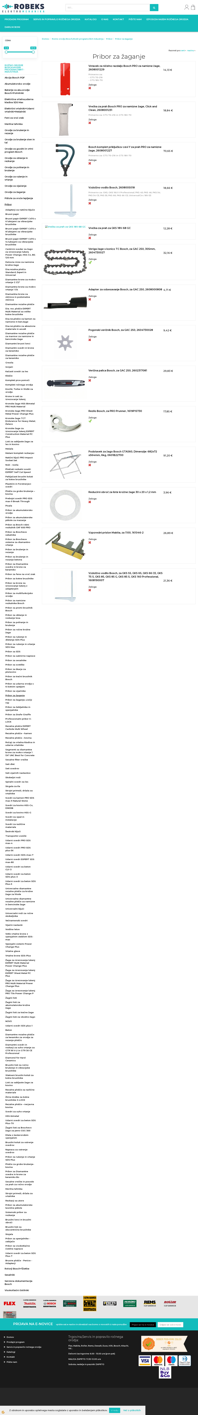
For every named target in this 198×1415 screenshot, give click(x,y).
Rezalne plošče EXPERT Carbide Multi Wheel (18, 727)
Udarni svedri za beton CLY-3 (18, 868)
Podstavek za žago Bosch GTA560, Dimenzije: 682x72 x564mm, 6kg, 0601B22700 (122, 453)
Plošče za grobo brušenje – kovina (20, 492)
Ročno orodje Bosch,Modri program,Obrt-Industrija (77, 39)
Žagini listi (11, 998)
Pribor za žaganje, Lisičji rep (18, 701)
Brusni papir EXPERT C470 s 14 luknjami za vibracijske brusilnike (20, 242)
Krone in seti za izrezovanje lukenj (15, 397)
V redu (114, 1410)
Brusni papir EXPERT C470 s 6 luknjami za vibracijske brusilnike (20, 221)
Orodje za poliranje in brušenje (17, 169)
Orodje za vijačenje (15, 186)
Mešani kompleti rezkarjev (19, 453)
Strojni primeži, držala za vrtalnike (19, 792)
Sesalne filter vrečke (16, 759)
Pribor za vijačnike (15, 691)
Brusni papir (12, 214)
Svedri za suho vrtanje (17, 1111)
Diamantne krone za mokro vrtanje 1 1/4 (20, 288)
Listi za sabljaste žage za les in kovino (19, 443)
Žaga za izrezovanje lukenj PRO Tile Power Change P (20, 992)
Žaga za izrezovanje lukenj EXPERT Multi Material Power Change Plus (20, 963)
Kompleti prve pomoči (17, 380)
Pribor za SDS (12, 651)
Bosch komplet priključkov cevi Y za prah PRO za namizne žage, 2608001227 (124, 149)
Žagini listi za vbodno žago (20, 1017)
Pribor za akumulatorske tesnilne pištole (18, 1206)
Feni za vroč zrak (14, 117)
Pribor (8, 204)
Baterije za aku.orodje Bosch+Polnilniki (17, 92)
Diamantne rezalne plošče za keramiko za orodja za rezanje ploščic (19, 1037)
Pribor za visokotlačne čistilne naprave (17, 1247)
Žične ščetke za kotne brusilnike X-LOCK (17, 1098)
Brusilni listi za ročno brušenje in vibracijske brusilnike (17, 1068)
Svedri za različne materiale (15, 825)
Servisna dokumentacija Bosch (18, 1283)
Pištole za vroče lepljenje (19, 198)
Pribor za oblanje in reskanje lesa (16, 616)
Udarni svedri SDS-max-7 (19, 855)
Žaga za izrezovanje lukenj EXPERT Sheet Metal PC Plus (20, 973)
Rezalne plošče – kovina (18, 738)
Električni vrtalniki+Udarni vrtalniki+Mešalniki (19, 110)
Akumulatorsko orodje (17, 83)
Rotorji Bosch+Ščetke (17, 1268)
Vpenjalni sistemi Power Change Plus (18, 945)
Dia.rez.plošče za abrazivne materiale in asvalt (20, 327)
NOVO (8, 1021)
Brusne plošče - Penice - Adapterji (18, 1262)
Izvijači (9, 367)
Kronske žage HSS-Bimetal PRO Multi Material (20, 405)
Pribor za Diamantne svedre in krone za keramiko (16, 567)
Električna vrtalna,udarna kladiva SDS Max (19, 101)
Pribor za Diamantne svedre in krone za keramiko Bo (16, 1174)
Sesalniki (10, 1274)
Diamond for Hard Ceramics (15, 1059)
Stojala (9, 1234)
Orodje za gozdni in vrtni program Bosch (19, 150)
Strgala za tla (12, 786)
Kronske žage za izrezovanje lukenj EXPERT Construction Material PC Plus (19, 432)
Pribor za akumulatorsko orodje (18, 511)
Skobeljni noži (13, 777)
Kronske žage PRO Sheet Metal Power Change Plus (19, 412)
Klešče (9, 375)
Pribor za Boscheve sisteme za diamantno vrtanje (17, 542)
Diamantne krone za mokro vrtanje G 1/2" (20, 281)
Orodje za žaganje (15, 192)
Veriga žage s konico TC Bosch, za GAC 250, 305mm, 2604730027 (121, 250)
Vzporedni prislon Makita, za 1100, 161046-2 (116, 532)
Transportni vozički (15, 836)
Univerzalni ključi (14, 908)
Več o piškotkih (132, 1410)
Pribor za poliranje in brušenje (16, 623)
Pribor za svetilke (14, 664)
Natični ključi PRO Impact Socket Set (19, 459)
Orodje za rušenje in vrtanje (16, 178)
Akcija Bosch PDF (15, 77)
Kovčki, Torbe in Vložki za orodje (19, 390)
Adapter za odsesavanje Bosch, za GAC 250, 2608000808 (125, 289)
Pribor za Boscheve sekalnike (16, 533)
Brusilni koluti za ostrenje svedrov (19, 1143)
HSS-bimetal (12, 1116)
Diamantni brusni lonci (17, 343)
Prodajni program (17, 19)
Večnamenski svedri (16, 920)
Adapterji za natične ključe (20, 210)
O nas (104, 19)
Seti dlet (10, 764)
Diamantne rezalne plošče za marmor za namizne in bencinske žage (19, 336)
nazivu (190, 50)
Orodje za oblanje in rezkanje (16, 160)
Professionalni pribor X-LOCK (18, 720)
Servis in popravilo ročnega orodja (56, 19)
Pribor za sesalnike (15, 660)
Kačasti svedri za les (16, 371)
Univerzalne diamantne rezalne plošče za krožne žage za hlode (19, 891)
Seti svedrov (12, 768)
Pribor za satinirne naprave (20, 656)
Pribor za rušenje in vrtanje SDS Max (20, 645)
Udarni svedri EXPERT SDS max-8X (19, 860)
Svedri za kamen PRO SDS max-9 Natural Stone (19, 799)
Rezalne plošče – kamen (18, 733)
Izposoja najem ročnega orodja (167, 19)
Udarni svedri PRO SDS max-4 (18, 842)
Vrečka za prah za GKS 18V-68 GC (109, 228)
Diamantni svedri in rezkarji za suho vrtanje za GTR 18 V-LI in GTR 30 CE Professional (20, 1049)
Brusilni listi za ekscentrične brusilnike (18, 1228)
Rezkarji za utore (14, 1200)
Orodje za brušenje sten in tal (20, 141)
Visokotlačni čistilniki (17, 1290)
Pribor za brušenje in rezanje (16, 551)
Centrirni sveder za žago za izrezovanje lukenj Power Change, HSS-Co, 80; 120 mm (20, 253)
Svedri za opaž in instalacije (14, 818)
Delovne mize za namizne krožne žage (19, 263)
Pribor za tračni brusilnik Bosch (18, 678)
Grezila (9, 362)
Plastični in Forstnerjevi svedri (18, 485)
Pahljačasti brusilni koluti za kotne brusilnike (19, 478)
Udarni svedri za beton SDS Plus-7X (20, 1122)
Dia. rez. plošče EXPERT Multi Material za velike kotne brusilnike (18, 311)
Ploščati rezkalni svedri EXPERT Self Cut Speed (18, 470)
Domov (45, 39)
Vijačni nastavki (14, 925)
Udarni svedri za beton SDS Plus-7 (20, 1254)
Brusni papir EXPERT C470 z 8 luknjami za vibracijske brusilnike (20, 231)
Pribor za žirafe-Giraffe (18, 714)
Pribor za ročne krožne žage (17, 631)
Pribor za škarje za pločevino (15, 670)
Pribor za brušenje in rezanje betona (16, 558)
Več (118, 115)
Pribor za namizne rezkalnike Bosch (15, 602)
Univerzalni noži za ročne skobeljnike (19, 914)
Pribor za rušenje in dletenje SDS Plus (16, 638)
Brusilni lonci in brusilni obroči (18, 1221)
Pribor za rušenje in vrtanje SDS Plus (20, 1158)
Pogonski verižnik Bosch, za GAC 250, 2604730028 (120, 330)
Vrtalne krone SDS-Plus (18, 955)
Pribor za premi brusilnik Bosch (18, 609)
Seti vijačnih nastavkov (18, 773)
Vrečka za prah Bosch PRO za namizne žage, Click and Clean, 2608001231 (122, 108)
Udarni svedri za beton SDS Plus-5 (20, 882)
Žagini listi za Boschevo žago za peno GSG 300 (18, 1129)
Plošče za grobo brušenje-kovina (19, 1165)
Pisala (8, 505)
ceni (182, 50)
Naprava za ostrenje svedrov (16, 1151)
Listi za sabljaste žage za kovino (19, 1084)
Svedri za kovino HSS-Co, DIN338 (19, 806)
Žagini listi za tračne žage (19, 1012)
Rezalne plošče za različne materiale (19, 1091)
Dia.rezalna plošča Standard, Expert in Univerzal (15, 272)
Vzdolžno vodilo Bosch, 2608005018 (111, 187)
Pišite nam (135, 19)
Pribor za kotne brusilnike (19, 578)
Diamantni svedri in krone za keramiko (19, 349)
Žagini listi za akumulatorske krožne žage (17, 1005)
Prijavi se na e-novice (143, 1324)
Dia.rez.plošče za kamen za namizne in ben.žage (20, 320)
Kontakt (118, 19)
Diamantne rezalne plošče (19, 304)
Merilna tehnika (14, 124)
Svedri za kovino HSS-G (18, 812)
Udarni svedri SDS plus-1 (18, 1025)
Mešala (9, 448)
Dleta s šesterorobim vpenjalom (16, 1136)
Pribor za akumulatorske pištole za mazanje (18, 519)
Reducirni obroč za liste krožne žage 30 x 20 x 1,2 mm (122, 492)
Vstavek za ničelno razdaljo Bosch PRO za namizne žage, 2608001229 (124, 68)
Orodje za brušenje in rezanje (17, 132)
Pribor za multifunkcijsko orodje (19, 594)
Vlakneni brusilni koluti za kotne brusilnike (19, 1076)
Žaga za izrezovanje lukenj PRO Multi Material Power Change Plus (20, 983)
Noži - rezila (11, 465)
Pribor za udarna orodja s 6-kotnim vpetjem (19, 685)
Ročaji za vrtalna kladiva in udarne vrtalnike (20, 743)
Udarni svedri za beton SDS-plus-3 (18, 875)
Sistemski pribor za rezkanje (16, 1213)
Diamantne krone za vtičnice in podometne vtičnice (17, 297)
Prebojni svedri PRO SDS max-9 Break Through (18, 500)
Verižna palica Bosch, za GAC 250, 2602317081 (117, 370)
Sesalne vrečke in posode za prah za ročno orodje (19, 1183)
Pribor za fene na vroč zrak (20, 574)
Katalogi (91, 19)
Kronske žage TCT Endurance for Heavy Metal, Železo (20, 421)
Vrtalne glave (12, 951)
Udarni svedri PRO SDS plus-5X (18, 849)
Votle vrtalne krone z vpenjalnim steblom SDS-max (19, 937)
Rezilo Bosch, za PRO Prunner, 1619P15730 (115, 411)
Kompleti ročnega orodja (19, 384)
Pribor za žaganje (15, 695)
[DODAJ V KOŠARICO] (118, 82)
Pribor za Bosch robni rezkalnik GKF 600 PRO (17, 526)
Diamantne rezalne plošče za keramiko (19, 356)
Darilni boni (12, 27)
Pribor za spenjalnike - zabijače (17, 1240)
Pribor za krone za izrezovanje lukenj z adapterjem (16, 586)
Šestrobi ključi (13, 831)
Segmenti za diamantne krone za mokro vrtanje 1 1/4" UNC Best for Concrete (19, 752)
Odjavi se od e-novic (170, 1324)
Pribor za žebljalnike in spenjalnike (17, 708)
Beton (8, 1030)
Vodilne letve (12, 929)
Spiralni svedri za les (16, 782)
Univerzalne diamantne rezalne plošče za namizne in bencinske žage (20, 901)
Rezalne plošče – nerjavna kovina (19, 1105)
